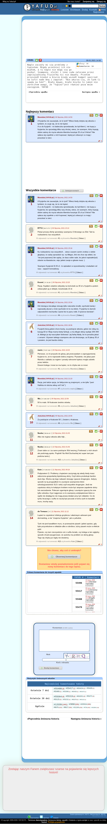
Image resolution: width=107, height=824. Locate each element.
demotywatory (41, 820)
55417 (79, 591)
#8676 (58, 707)
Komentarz (63, 628)
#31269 (77, 707)
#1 (59, 238)
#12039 (60, 704)
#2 (59, 272)
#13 (59, 541)
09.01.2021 (91, 60)
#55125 (57, 699)
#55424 (81, 688)
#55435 (75, 691)
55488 (79, 599)
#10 (59, 460)
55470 (79, 607)
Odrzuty (55, 10)
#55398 (66, 691)
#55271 (90, 696)
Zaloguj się (101, 1)
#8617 (68, 707)
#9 (59, 423)
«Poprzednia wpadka (38, 92)
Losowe (65, 10)
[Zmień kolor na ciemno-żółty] (67, 6)
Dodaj (85, 10)
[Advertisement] (11, 412)
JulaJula (41, 325)
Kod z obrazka (62, 662)
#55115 (83, 699)
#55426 (90, 688)
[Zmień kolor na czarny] (70, 6)
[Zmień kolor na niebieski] (64, 6)
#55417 (70, 688)
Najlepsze (45, 10)
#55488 (59, 688)
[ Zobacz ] (81, 238)
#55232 (66, 699)
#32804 (95, 707)
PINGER (55, 818)
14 (86, 66)
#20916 (86, 704)
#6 (59, 406)
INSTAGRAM (35, 818)
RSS (103, 10)
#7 (59, 389)
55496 (79, 583)
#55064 (59, 696)
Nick (48, 654)
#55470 (83, 691)
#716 (87, 707)
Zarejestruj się (88, 1)
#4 (59, 315)
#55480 (57, 691)
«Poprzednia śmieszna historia (43, 718)
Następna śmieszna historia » (86, 718)
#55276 (75, 699)
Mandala (41, 117)
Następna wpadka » (91, 92)
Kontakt (93, 10)
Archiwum (75, 10)
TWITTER (46, 818)
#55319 (70, 696)
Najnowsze (98, 12)
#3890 (74, 704)
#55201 (81, 696)
